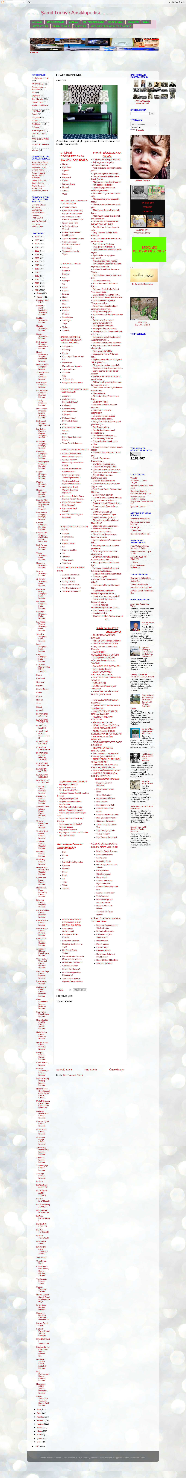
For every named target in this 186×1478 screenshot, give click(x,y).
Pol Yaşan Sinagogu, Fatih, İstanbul (41, 605)
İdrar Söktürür (101, 802)
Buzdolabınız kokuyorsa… (105, 436)
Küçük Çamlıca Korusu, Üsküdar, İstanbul (42, 913)
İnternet (35, 150)
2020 (37, 258)
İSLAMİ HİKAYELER (40, 145)
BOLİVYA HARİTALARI (37, 225)
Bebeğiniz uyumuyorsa (103, 326)
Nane (64, 304)
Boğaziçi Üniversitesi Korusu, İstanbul (42, 1114)
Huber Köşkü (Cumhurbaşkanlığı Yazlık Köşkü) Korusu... (43, 1093)
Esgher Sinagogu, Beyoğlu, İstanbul (41, 475)
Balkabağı (66, 350)
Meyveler (66, 869)
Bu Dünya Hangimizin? (140, 519)
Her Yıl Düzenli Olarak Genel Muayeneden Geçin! (43, 1298)
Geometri (66, 177)
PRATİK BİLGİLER (61, 26)
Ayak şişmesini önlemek (104, 247)
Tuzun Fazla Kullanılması (72, 443)
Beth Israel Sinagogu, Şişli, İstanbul (43, 423)
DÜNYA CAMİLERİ (55, 22)
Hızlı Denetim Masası (102, 610)
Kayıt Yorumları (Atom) (73, 1075)
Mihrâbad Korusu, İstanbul (40, 854)
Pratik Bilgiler (37, 131)
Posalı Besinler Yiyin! (70, 585)
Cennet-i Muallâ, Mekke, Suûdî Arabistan (39, 175)
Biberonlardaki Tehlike (102, 351)
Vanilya (65, 327)
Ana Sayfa (37, 22)
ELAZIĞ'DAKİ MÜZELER (42, 715)
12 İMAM (134, 562)
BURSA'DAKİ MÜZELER (42, 1186)
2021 (37, 254)
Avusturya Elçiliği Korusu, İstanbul (40, 1140)
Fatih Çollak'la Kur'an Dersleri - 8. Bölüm (139, 547)
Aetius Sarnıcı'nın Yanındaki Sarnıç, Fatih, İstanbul (43, 1400)
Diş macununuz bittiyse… (104, 500)
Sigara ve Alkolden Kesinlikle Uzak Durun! (42, 1316)
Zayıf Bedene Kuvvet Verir (106, 837)
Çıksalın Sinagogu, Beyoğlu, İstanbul (41, 526)
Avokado (65, 533)
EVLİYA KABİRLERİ (40, 106)
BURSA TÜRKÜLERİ (42, 1231)
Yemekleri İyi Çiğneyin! (71, 591)
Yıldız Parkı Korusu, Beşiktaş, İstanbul (41, 789)
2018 (37, 265)
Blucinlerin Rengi (100, 402)
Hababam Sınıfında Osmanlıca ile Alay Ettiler (141, 492)
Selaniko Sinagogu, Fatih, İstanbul (41, 637)
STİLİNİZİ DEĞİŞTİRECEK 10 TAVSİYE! (43, 668)
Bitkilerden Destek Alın (105, 931)
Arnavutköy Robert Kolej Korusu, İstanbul (42, 1151)
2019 (37, 262)
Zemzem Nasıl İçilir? (42, 301)
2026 (37, 237)
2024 (37, 244)
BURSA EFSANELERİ (43, 1200)
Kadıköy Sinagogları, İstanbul (42, 320)
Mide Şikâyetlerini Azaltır (106, 818)
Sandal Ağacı (67, 317)
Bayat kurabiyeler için (102, 323)
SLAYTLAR (80, 26)
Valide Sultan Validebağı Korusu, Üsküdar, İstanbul (42, 963)
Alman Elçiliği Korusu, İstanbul (42, 1168)
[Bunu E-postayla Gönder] (74, 989)
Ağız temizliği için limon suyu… (107, 174)
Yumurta (65, 889)
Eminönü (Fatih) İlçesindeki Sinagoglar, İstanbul (42, 310)
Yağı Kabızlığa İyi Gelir (105, 831)
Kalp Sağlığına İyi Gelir (105, 805)
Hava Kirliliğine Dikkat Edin (107, 960)
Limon (64, 297)
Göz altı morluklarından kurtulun (107, 574)
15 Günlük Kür (68, 379)
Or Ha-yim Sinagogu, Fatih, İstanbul (41, 582)
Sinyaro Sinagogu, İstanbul (41, 573)
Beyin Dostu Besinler (102, 669)
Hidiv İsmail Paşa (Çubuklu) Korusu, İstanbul (41, 892)
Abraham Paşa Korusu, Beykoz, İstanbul (42, 974)
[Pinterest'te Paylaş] (85, 989)
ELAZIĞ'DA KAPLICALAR (43, 748)
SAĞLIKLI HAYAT (39, 134)
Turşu (64, 882)
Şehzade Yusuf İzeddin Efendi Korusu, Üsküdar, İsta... (42, 812)
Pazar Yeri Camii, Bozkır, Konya (39, 182)
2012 (37, 287)
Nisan (39, 1431)
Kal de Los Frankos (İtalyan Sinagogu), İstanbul (42, 433)
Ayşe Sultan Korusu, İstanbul (41, 1131)
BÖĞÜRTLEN (99, 683)
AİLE (34, 93)
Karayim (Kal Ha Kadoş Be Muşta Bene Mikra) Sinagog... (43, 504)
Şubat (39, 1438)
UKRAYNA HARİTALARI (37, 217)
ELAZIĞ (39, 711)
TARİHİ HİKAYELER (40, 139)
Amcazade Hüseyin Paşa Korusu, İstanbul (43, 952)
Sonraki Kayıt (64, 1069)
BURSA (39, 1182)
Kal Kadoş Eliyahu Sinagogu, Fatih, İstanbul (41, 626)
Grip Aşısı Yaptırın (103, 951)
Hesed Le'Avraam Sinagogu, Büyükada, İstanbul (42, 356)
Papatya (65, 310)
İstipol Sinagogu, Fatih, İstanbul (41, 647)
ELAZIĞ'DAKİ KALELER (42, 743)
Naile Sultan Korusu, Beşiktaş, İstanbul (41, 1035)
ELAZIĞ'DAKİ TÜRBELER (42, 721)
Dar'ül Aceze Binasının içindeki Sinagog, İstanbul (41, 413)
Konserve (66, 865)
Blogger (116, 1458)
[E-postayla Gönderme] (70, 990)
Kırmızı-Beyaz (68, 184)
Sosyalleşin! (67, 248)
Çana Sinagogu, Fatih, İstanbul (41, 658)
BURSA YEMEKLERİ (42, 1237)
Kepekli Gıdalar (68, 543)
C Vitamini (66, 405)
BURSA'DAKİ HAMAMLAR (42, 1211)
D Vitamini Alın (102, 941)
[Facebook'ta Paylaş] (82, 989)
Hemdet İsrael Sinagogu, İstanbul (42, 366)
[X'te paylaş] (79, 989)
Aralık (39, 293)
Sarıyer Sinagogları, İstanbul (42, 336)
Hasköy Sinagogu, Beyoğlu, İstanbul (41, 493)
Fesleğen (66, 281)
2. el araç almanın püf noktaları (106, 159)
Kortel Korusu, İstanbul (42, 1064)
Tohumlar (66, 557)
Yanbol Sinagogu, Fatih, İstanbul (41, 556)
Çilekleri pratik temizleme (104, 481)
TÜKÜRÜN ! (135, 531)
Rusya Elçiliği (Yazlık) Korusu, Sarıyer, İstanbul (42, 1024)
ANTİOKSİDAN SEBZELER (105, 644)
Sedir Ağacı (66, 321)
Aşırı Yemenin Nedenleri (103, 244)
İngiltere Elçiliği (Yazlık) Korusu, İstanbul (42, 1082)
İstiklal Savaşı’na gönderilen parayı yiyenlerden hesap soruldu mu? (141, 500)
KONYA (35, 121)
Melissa (65, 301)
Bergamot (66, 271)
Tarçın (64, 324)
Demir (64, 434)
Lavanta (65, 294)
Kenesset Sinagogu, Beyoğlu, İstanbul (41, 455)
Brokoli (65, 540)
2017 (37, 269)
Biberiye (65, 274)
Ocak (39, 1442)
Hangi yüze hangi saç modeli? (106, 596)
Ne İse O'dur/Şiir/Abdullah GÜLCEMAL (147, 731)
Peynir (64, 872)
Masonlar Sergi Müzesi (147, 782)
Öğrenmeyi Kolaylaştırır (105, 821)
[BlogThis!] (77, 989)
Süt (63, 879)
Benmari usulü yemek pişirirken (107, 343)
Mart (39, 1435)
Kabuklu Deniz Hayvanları (72, 862)
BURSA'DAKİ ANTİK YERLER (42, 1193)
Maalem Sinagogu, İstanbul (41, 484)
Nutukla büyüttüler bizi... (140, 534)
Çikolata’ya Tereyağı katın (104, 467)
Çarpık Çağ (135, 527)
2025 (37, 240)
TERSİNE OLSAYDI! (142, 233)
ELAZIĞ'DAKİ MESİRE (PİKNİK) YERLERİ (42, 756)
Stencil (65, 191)
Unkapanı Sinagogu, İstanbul (41, 565)
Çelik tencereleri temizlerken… (106, 472)
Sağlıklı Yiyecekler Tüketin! (73, 238)
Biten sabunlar (99, 393)
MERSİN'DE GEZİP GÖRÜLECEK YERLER (111, 26)
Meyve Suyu (67, 363)
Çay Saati (66, 167)
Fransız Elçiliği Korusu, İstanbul (42, 1123)
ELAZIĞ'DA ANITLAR (41, 770)
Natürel (65, 187)
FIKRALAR (36, 111)
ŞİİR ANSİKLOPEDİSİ (93, 22)
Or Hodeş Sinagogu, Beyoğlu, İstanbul (41, 444)
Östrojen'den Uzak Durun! (72, 962)
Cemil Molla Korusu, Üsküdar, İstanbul (41, 942)
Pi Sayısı (35, 127)
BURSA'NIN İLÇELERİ (41, 1225)
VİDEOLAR (133, 22)
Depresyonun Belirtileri (103, 495)
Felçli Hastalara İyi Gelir (105, 798)
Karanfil (65, 291)
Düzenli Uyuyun (102, 944)
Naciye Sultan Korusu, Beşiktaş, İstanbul (42, 1045)
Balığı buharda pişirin (102, 312)
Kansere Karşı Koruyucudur (107, 814)
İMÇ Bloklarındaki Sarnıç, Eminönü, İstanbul (42, 1376)
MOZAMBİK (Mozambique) (38, 211)
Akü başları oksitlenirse (103, 185)
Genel (34, 114)
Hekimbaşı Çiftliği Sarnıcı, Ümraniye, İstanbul (41, 1388)
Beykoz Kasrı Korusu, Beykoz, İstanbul (42, 932)
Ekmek (65, 353)
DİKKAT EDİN (37, 102)
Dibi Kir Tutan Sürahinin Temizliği (107, 498)
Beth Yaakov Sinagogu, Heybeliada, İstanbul (42, 345)
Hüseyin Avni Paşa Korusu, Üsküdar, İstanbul (43, 871)
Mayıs (40, 1428)
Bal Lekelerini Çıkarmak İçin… (106, 295)
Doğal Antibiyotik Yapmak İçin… (107, 503)
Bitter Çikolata (68, 537)
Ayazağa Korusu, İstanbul (40, 1176)
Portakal (65, 314)
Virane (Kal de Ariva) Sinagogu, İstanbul (42, 375)
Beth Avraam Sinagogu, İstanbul (41, 547)
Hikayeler (36, 117)
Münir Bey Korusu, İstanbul (40, 862)
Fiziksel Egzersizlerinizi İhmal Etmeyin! (43, 1332)
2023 (37, 247)
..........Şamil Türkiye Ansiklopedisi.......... (70, 12)
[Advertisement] (79, 64)
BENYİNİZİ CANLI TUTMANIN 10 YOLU (42, 1250)
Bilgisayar (36, 96)
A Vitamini (66, 396)
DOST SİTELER (115, 22)
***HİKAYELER (38, 84)
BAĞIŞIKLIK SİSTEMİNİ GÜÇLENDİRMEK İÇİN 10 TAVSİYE (103, 661)
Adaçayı (65, 267)
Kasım (40, 297)
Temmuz (41, 1420)
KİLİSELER (36, 124)
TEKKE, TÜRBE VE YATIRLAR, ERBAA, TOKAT (142, 676)
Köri (63, 547)
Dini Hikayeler (38, 99)
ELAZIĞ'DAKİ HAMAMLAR (42, 764)
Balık (64, 852)
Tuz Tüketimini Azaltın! (71, 588)
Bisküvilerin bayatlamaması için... (108, 368)
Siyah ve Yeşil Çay (69, 550)
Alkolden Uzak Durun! (71, 575)
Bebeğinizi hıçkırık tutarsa (104, 329)
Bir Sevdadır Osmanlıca (142, 284)
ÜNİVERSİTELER (40, 26)
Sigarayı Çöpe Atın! (70, 966)
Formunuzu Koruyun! (70, 941)
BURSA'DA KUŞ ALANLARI (43, 1206)
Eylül (39, 1413)
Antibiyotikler (67, 347)
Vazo (64, 194)
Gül (63, 284)
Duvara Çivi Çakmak (102, 512)
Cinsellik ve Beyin (69, 207)
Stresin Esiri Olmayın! (71, 969)
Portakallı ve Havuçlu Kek (141, 588)
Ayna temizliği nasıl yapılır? (105, 261)
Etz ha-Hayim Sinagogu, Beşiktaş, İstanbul (42, 394)
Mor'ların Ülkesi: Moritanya (39, 206)
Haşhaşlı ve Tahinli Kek (140, 578)
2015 (37, 276)
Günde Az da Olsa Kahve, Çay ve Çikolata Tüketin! (42, 1271)
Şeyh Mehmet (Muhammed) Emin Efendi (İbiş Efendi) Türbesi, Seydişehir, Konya (142, 701)
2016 (37, 272)
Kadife (65, 181)
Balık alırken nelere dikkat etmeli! (107, 297)
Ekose (65, 174)
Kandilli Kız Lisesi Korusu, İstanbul (41, 881)
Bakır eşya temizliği (101, 281)
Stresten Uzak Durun (104, 964)
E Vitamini (66, 415)
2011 (37, 290)
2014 (37, 279)
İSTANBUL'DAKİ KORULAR (43, 782)
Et (63, 859)
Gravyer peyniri (100, 577)
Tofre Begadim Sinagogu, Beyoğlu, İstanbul (42, 465)
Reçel (64, 875)
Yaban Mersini (68, 560)
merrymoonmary (83, 1458)
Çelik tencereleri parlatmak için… (107, 469)
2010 (37, 1446)
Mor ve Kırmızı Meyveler (72, 366)
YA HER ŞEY (142, 230)
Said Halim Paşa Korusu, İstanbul (43, 1014)
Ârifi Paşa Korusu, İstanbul (40, 1160)
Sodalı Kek (135, 581)
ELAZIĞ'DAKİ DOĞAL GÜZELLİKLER (43, 734)
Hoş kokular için (100, 613)
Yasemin (65, 330)
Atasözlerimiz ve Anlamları (39, 88)
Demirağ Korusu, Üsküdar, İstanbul (41, 903)
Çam (64, 277)
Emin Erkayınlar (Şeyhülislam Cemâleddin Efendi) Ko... (43, 1104)
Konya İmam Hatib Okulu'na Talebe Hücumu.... (138, 829)
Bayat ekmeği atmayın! (103, 320)
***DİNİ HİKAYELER (40, 78)
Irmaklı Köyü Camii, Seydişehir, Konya (40, 163)
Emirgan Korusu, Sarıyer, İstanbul (40, 1056)
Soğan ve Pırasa (69, 369)
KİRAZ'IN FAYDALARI (103, 723)
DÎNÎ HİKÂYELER (142, 181)
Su (63, 553)
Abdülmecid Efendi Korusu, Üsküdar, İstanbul (41, 991)
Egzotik (65, 171)
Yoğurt (64, 885)
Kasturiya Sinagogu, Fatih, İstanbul (41, 615)
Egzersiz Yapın (102, 947)
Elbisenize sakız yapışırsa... (105, 526)
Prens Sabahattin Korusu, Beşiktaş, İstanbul (42, 1004)
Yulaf (64, 376)
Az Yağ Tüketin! (68, 581)
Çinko (64, 424)
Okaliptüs (66, 307)
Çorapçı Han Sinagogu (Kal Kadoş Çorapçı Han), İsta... (42, 537)
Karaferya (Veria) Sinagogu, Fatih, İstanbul (41, 593)
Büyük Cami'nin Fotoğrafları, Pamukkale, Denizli (40, 188)
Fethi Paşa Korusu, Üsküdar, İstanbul (41, 799)
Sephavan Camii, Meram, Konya (39, 169)
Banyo (65, 164)
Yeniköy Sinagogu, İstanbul (41, 403)
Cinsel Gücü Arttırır (104, 795)
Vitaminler (66, 373)
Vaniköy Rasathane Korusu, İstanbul (42, 824)
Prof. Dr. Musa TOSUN (148, 623)
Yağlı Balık (66, 563)
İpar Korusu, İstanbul (41, 982)
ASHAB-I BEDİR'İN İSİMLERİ (138, 558)
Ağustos (40, 1417)
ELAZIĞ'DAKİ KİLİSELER (42, 776)
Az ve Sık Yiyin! (68, 578)
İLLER (146, 22)
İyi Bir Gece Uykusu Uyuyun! (41, 1307)
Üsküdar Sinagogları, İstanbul (42, 328)
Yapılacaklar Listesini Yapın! (41, 1281)
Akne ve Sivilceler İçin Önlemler (107, 182)
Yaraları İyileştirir (103, 834)
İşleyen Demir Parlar (70, 223)
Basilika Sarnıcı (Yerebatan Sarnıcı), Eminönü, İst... (43, 1351)
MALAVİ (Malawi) (39, 221)
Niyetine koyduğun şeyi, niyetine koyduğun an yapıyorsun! (147, 652)
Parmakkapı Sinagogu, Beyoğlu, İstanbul (41, 515)
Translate (140, 130)
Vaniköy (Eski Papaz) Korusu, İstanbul (42, 834)
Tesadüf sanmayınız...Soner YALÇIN (138, 480)
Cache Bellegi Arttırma (103, 438)
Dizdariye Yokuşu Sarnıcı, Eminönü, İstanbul (41, 1363)
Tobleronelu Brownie (139, 584)
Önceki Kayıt (116, 1069)
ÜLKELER (74, 22)
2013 (37, 283)
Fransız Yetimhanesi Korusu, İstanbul (42, 1071)
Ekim (39, 1410)
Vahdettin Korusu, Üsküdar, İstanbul (41, 844)
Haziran (40, 1424)
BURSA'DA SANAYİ (41, 1242)
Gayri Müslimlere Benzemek (137, 567)
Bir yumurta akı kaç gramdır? (106, 365)
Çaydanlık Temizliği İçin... (104, 464)
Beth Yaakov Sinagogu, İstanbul (41, 385)
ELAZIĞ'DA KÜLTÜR (41, 727)
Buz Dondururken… (102, 427)
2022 (37, 251)
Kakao (64, 287)
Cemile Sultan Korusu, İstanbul (42, 923)
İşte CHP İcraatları (138, 506)
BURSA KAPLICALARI (43, 1218)
